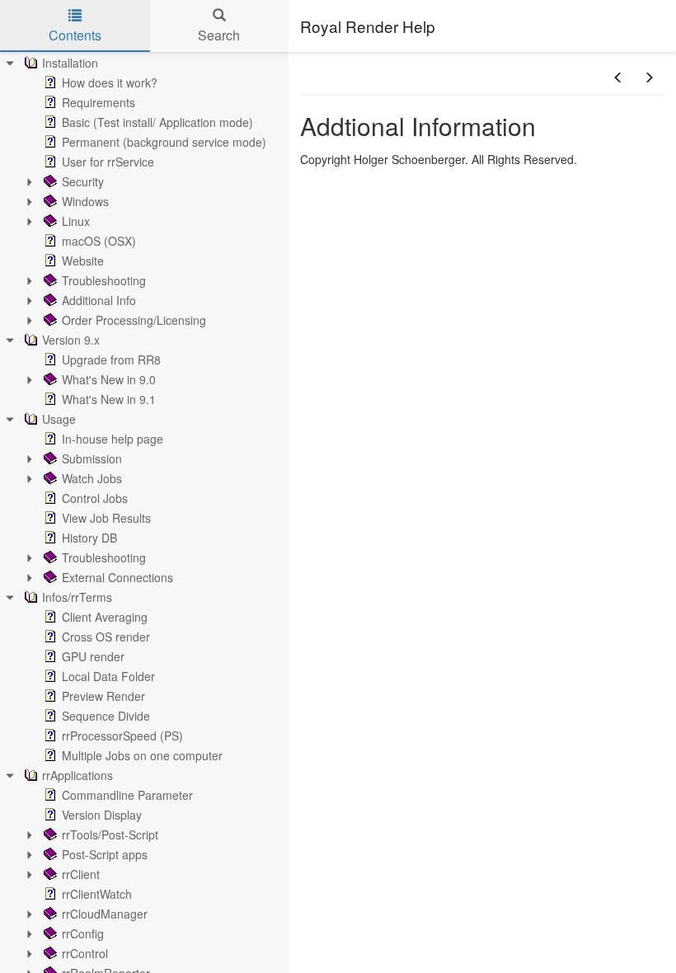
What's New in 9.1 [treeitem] (109, 399)
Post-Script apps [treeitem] (105, 854)
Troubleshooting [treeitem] (104, 280)
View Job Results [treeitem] (106, 518)
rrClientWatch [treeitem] (97, 894)
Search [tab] (219, 35)
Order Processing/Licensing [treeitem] (134, 320)
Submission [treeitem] (92, 458)
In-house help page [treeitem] (112, 438)
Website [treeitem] (83, 260)
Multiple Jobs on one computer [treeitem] (142, 755)
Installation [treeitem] (70, 62)
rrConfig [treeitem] (83, 933)
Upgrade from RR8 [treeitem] (111, 359)
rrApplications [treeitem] (77, 775)
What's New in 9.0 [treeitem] (109, 379)
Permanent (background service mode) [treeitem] (164, 142)
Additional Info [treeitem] (99, 300)
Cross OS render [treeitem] (106, 636)
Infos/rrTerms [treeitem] (77, 597)
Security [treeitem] (83, 181)
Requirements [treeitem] (98, 102)
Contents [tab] (75, 35)
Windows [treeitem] (85, 201)
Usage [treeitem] (59, 419)
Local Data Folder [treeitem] (108, 676)
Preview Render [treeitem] (103, 696)
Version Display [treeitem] (102, 814)
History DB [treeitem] (89, 537)
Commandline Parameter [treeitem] (127, 795)
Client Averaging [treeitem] (105, 617)
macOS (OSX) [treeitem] (99, 241)
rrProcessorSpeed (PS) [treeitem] (122, 735)
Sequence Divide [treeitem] (106, 715)
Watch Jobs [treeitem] (92, 478)
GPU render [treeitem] (93, 656)
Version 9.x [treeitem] (71, 339)
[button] (618, 77)
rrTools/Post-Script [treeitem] (110, 834)
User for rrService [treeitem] (108, 161)
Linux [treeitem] (76, 221)
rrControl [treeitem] (85, 953)
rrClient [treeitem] (81, 874)
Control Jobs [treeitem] (95, 498)
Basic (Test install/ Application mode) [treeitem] (157, 122)
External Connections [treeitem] (117, 577)
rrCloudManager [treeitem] (105, 913)
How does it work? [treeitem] (109, 82)
